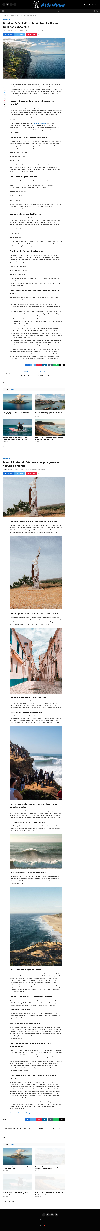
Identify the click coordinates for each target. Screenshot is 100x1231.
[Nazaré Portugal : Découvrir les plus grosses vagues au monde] (34, 497)
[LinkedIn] (4, 96)
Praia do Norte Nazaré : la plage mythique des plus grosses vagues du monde (49, 438)
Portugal (6, 19)
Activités (39, 1220)
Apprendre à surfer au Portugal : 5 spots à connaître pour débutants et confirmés (16, 438)
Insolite (56, 1220)
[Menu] (3, 11)
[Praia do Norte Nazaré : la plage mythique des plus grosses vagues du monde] (50, 427)
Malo (5, 30)
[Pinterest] (4, 100)
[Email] (4, 104)
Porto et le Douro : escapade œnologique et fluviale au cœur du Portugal (48, 413)
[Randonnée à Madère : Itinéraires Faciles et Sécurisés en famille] (34, 58)
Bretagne (35, 11)
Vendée (65, 11)
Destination (47, 1220)
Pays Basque (56, 11)
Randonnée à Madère (39, 123)
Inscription (86, 4)
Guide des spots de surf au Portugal (20, 1113)
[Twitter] (4, 92)
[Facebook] (4, 88)
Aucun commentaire (32, 30)
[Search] (97, 11)
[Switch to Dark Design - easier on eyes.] (94, 11)
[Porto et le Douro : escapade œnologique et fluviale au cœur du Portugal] (50, 402)
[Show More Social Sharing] (38, 34)
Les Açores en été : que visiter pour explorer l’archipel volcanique (16, 413)
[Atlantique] (50, 4)
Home (4, 15)
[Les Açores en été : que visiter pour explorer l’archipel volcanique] (17, 402)
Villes (62, 1220)
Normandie (45, 11)
